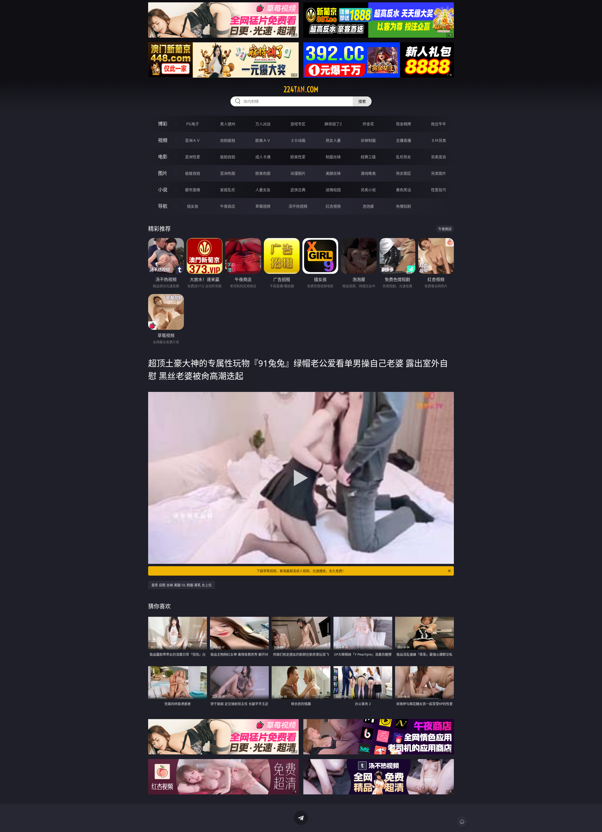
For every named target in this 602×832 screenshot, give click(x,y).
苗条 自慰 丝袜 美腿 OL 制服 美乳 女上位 (181, 585)
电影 (162, 157)
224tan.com (301, 89)
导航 (162, 206)
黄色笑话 (403, 189)
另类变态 (438, 156)
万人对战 (262, 124)
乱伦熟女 (403, 156)
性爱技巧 (438, 189)
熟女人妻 (333, 140)
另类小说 (368, 189)
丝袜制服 (368, 140)
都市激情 (192, 189)
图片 (162, 173)
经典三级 (368, 156)
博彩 (162, 124)
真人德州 (227, 124)
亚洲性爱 (192, 156)
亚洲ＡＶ (192, 140)
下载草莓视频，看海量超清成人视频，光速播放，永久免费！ (301, 571)
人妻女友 (262, 189)
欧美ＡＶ (262, 140)
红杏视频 (333, 206)
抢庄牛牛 (438, 124)
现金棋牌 (403, 124)
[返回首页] (461, 821)
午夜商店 (227, 206)
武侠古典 (297, 189)
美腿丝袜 (333, 173)
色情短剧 (403, 206)
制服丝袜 (333, 156)
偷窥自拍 (192, 173)
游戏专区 (297, 124)
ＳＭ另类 (438, 140)
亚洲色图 (227, 173)
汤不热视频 (298, 206)
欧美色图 (262, 173)
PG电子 (192, 124)
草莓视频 (262, 206)
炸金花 (368, 124)
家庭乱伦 (227, 189)
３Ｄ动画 (297, 140)
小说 (162, 190)
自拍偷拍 (227, 140)
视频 (162, 140)
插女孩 (192, 206)
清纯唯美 (368, 173)
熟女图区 (403, 173)
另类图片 (438, 173)
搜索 (362, 101)
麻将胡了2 (333, 124)
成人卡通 (262, 156)
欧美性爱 (297, 156)
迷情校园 (333, 189)
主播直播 (403, 140)
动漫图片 (297, 173)
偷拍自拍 (227, 156)
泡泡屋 (368, 206)
